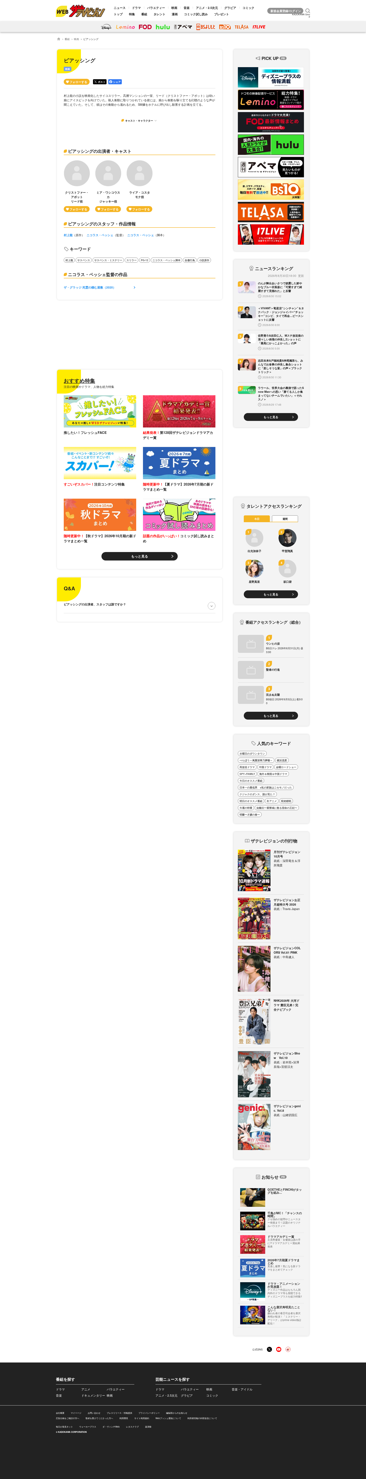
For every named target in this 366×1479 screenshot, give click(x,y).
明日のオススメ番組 (251, 801)
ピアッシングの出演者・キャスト (100, 151)
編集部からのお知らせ (176, 1413)
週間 (285, 519)
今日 (256, 519)
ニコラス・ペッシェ (100, 235)
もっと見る (139, 556)
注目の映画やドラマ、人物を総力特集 (89, 386)
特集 (132, 13)
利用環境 (123, 1418)
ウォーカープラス (87, 1427)
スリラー (131, 260)
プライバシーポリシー (149, 1413)
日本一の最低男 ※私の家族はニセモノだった (266, 787)
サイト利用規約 (141, 1418)
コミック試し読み (196, 13)
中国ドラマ (265, 767)
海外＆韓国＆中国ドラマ (273, 774)
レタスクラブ (132, 1427)
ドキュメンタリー (93, 1395)
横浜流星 (282, 760)
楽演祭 (148, 1427)
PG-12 (144, 260)
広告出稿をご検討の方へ (67, 1418)
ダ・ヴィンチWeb (111, 1427)
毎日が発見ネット (64, 1427)
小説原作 (204, 260)
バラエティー (156, 7)
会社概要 (60, 1413)
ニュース (120, 7)
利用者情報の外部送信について (202, 1418)
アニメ (85, 1389)
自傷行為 (190, 260)
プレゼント (221, 13)
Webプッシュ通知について (168, 1418)
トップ (118, 13)
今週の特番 (246, 807)
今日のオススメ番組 (251, 780)
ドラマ (136, 7)
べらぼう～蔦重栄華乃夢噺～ (256, 760)
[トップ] (58, 39)
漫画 (175, 13)
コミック (248, 7)
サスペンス (83, 260)
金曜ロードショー (286, 767)
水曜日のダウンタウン (252, 753)
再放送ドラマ (247, 767)
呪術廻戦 (286, 801)
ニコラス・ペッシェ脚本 (166, 260)
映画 (174, 7)
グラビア (230, 7)
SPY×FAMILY (247, 774)
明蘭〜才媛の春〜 (250, 814)
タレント (159, 13)
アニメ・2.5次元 (207, 7)
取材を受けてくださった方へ (99, 1418)
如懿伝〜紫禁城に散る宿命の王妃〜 (276, 807)
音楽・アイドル (242, 1389)
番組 (144, 13)
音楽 (187, 7)
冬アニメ (272, 801)
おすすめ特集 (79, 380)
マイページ (76, 1413)
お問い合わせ (94, 1413)
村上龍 (68, 235)
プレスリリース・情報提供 (119, 1413)
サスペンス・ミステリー (108, 260)
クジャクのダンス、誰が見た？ (257, 794)
